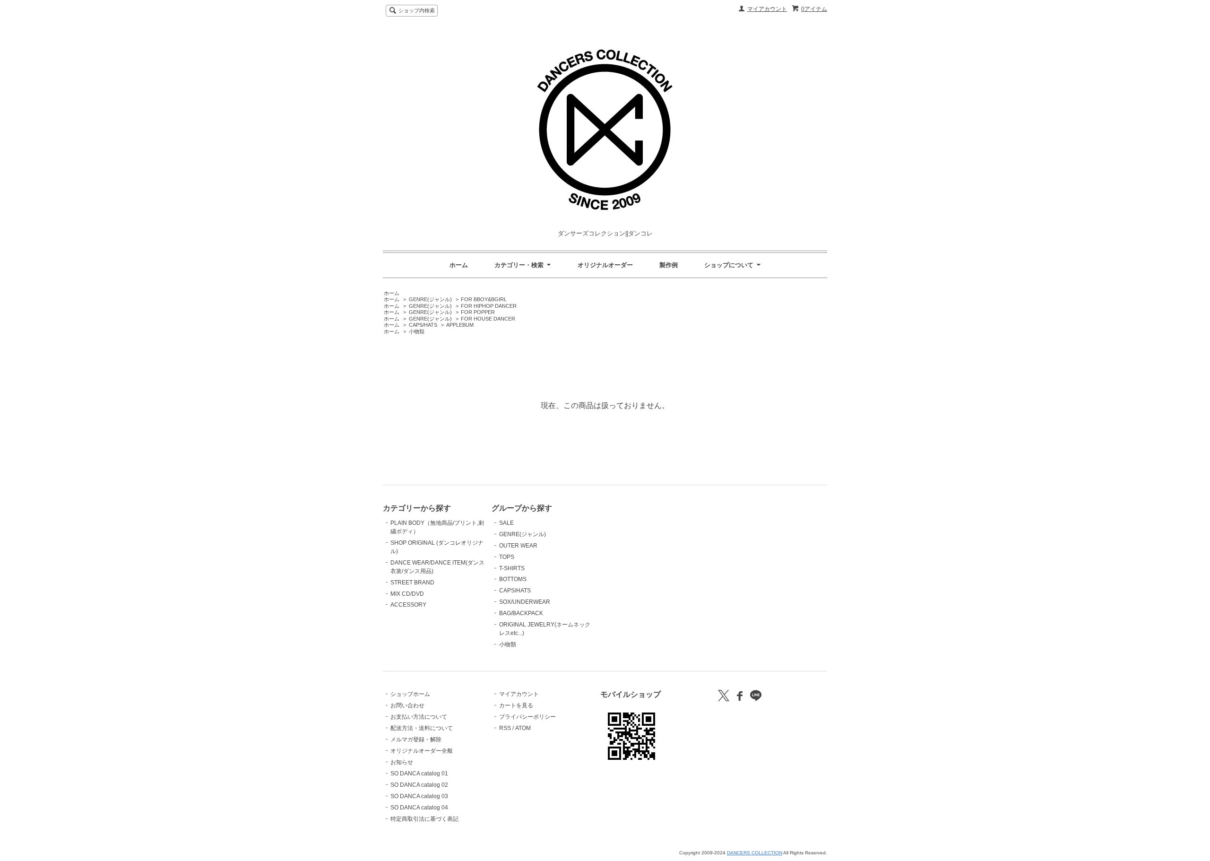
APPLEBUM (460, 325)
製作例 (668, 265)
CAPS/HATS (423, 325)
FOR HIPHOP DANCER (489, 306)
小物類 (416, 331)
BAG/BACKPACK (521, 613)
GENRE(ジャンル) (430, 299)
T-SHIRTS (512, 568)
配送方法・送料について (421, 728)
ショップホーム (410, 694)
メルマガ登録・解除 (415, 739)
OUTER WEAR (518, 545)
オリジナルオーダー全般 (421, 751)
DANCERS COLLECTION (754, 852)
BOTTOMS (513, 579)
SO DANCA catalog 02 (419, 785)
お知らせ (401, 762)
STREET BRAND (412, 582)
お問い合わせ (407, 705)
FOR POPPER (478, 312)
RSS (505, 728)
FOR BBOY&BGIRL (484, 299)
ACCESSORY (408, 604)
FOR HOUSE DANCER (488, 319)
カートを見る (516, 705)
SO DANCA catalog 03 (419, 796)
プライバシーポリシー (527, 716)
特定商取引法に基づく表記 (424, 819)
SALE (506, 523)
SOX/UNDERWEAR (524, 602)
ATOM (523, 728)
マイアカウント (767, 9)
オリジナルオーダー (605, 265)
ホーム (458, 265)
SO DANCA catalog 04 (419, 807)
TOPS (506, 557)
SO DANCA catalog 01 (419, 773)
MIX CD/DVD (407, 594)
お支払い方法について (418, 716)
